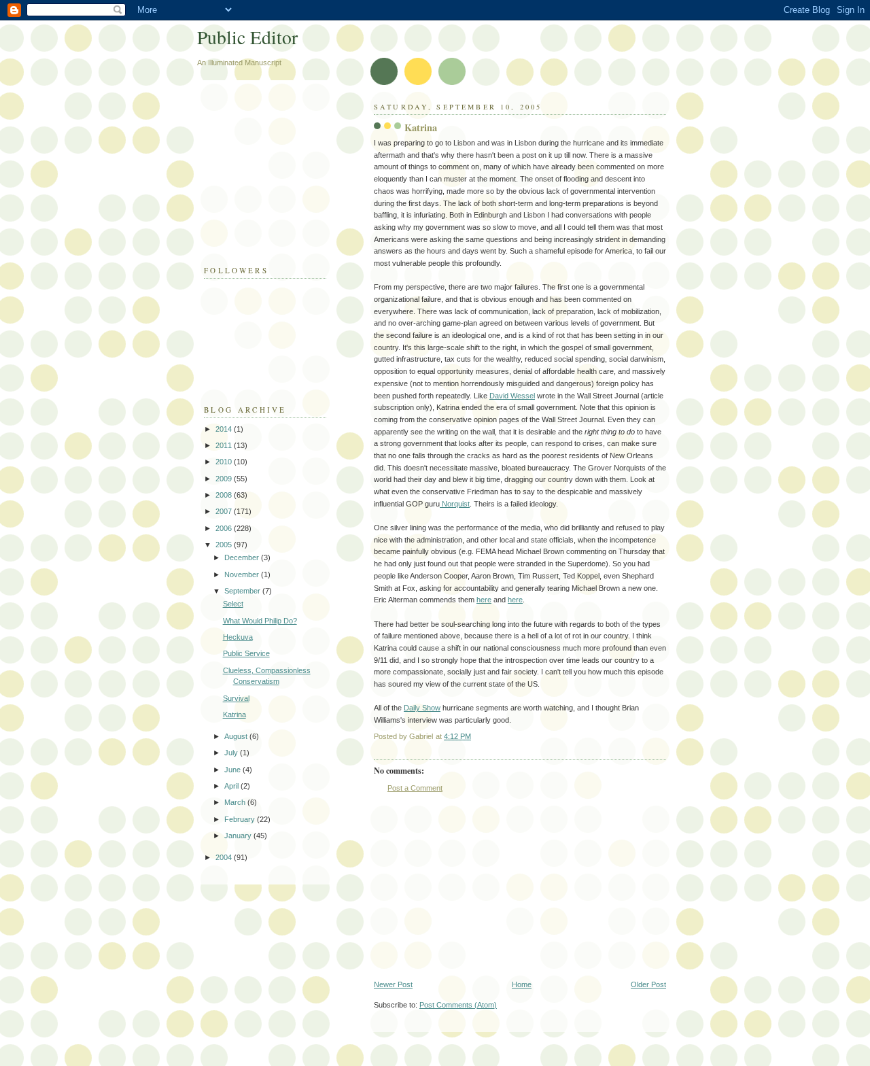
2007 (224, 511)
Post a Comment (414, 788)
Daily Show (422, 708)
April (232, 786)
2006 (224, 528)
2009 (224, 479)
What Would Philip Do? (260, 621)
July (232, 753)
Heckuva (238, 637)
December (242, 557)
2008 (224, 495)
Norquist (455, 504)
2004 (224, 857)
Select (233, 604)
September (243, 591)
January (239, 835)
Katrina (234, 714)
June (233, 770)
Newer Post (393, 984)
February (240, 819)
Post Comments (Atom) (458, 1005)
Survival (236, 698)
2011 (224, 445)
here (483, 600)
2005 (224, 544)
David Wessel (512, 396)
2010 (224, 462)
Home (522, 984)
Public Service (246, 653)
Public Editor (247, 37)
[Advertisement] (476, 887)
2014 (224, 429)
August (236, 736)
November (242, 574)
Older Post (648, 984)
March (235, 802)
